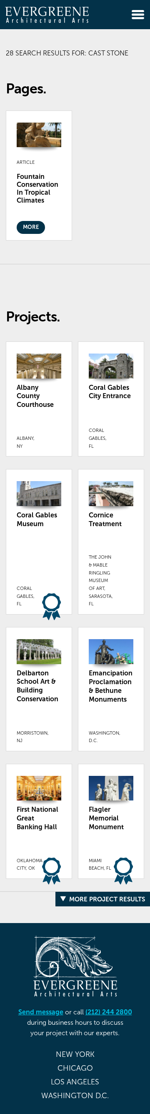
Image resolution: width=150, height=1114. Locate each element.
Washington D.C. (75, 1095)
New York (75, 1054)
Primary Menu (138, 14)
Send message (40, 1012)
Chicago (75, 1068)
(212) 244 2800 (108, 1012)
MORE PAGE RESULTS (113, 271)
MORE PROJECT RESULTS (107, 899)
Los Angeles (75, 1082)
